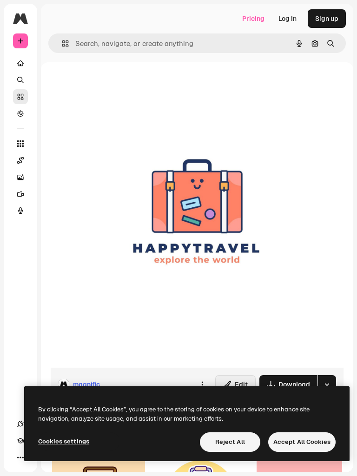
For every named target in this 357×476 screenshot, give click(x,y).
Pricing (253, 18)
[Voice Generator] (20, 210)
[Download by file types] (326, 384)
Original (110, 83)
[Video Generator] (20, 193)
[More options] (202, 384)
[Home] (20, 63)
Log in (287, 18)
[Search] (20, 80)
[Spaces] (20, 160)
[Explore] (20, 113)
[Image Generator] (20, 177)
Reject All (230, 442)
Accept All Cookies (302, 442)
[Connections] (20, 423)
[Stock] (20, 96)
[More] (20, 457)
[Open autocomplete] (61, 43)
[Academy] (20, 440)
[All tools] (20, 143)
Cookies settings (63, 441)
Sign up (326, 18)
